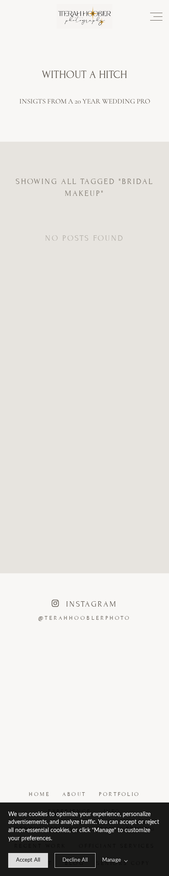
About (74, 794)
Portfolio (119, 794)
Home (39, 794)
